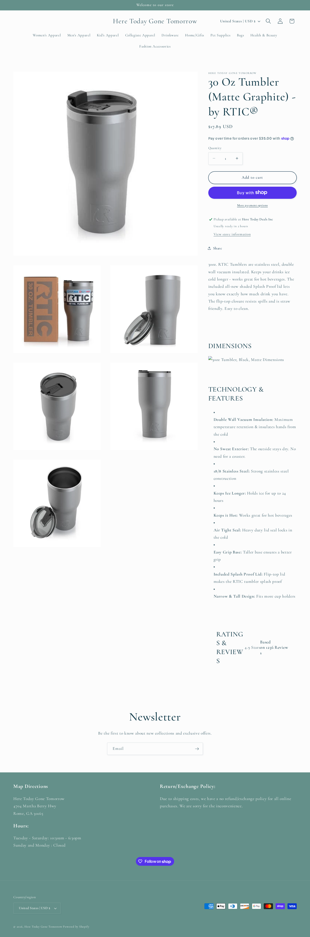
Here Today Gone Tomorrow (43, 926)
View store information (232, 234)
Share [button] (217, 248)
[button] (268, 21)
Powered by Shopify (76, 926)
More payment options (252, 205)
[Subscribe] (197, 749)
